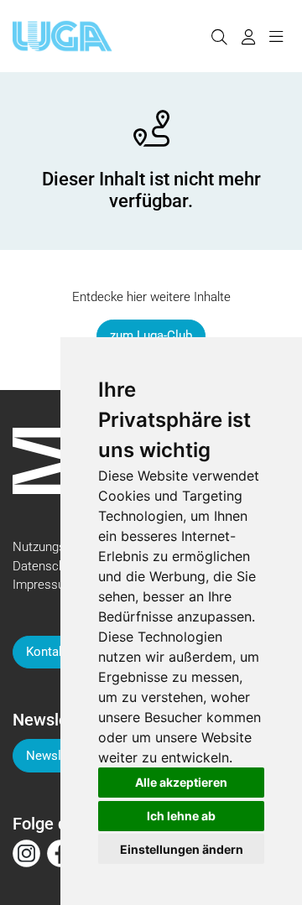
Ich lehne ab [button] (181, 816)
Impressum (44, 584)
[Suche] (219, 36)
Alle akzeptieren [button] (181, 782)
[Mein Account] (248, 36)
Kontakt (48, 651)
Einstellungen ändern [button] (181, 849)
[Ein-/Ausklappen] (275, 36)
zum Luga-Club (151, 335)
